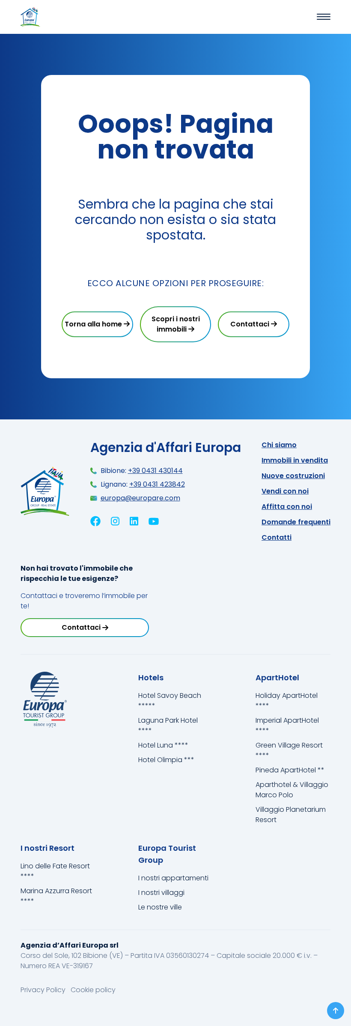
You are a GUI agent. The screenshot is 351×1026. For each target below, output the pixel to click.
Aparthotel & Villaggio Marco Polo (292, 790)
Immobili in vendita (295, 460)
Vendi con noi (285, 491)
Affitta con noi (287, 507)
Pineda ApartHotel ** (290, 770)
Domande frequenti (296, 522)
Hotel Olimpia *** (166, 760)
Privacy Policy (44, 990)
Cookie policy (93, 990)
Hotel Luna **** (163, 745)
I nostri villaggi (161, 892)
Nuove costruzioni (293, 476)
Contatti (277, 537)
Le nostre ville (160, 907)
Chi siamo (279, 445)
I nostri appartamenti (173, 878)
